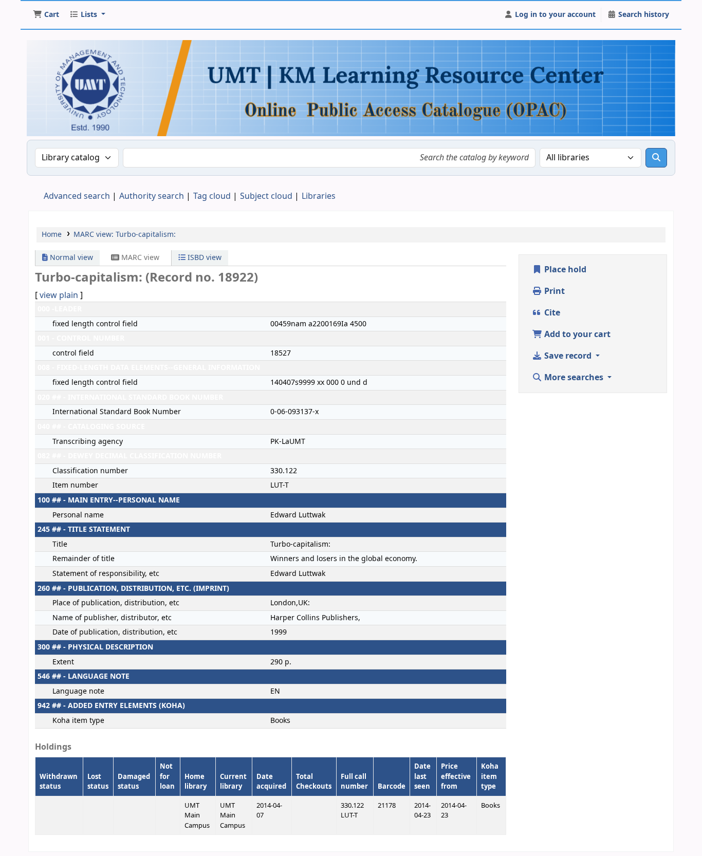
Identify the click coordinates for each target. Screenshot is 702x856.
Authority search (151, 196)
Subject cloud (266, 196)
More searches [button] (573, 377)
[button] (46, 15)
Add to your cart (576, 334)
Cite (551, 313)
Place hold (564, 270)
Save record (568, 356)
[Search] (656, 158)
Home (52, 234)
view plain (59, 295)
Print (553, 291)
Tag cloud (212, 196)
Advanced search (77, 196)
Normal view (70, 257)
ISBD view (203, 257)
